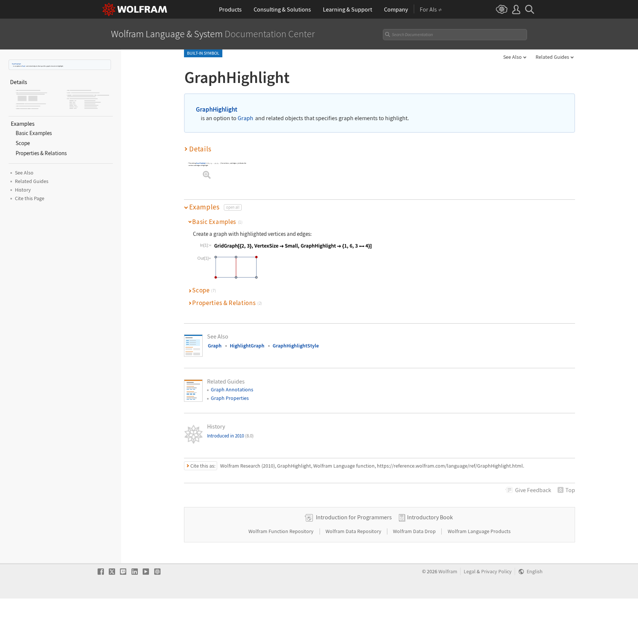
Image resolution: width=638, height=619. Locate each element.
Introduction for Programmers (354, 517)
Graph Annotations (232, 389)
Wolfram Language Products (479, 531)
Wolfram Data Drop (415, 531)
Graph (23, 66)
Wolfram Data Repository (354, 531)
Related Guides (552, 57)
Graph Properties (230, 398)
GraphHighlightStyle (296, 345)
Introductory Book (430, 517)
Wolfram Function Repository (281, 531)
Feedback (533, 490)
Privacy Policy (496, 571)
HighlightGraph (247, 345)
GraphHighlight (16, 64)
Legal (470, 571)
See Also (512, 57)
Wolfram (447, 571)
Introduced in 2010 (230, 436)
